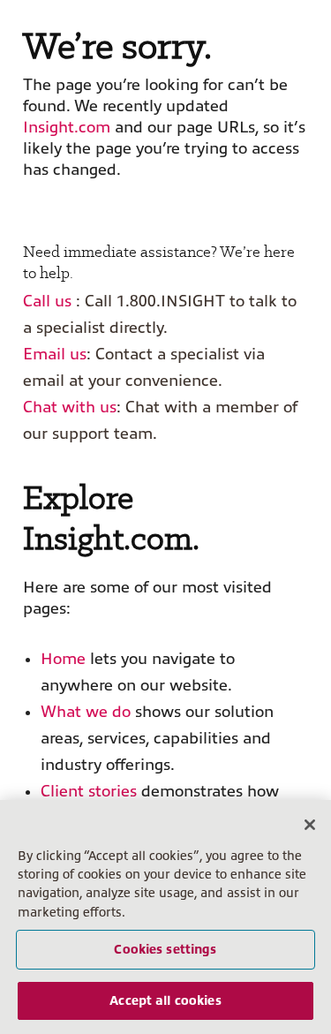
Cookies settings (165, 949)
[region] (165, 917)
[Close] (309, 824)
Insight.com (66, 127)
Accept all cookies (165, 1000)
